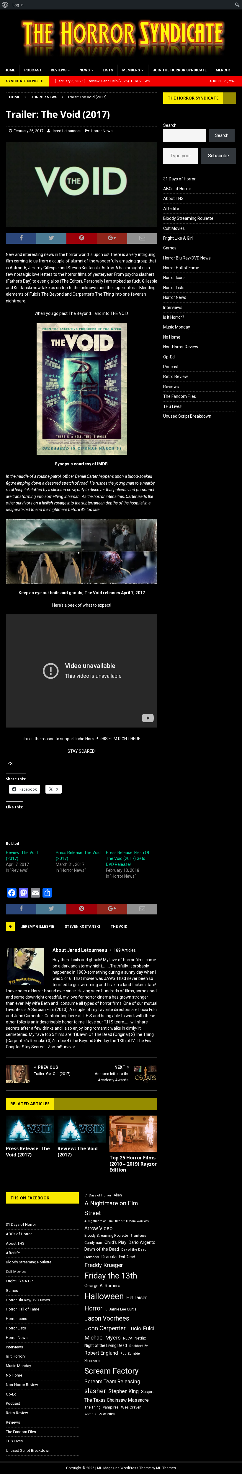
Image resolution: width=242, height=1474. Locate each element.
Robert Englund (101, 1353)
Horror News (101, 131)
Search (169, 125)
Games (169, 248)
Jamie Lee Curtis (123, 1309)
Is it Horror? (173, 317)
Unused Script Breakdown (187, 416)
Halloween (104, 1296)
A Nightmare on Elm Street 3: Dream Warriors (116, 1221)
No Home (171, 337)
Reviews (58, 70)
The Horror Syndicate (193, 98)
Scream (92, 1361)
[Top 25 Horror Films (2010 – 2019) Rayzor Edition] (133, 1134)
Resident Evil (139, 1346)
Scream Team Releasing (112, 1381)
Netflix (140, 1338)
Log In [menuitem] (18, 4)
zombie (90, 1414)
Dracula (109, 1257)
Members (131, 70)
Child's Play (115, 1242)
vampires (111, 1407)
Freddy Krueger (103, 1265)
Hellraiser (136, 1297)
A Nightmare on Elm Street (111, 1208)
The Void (119, 927)
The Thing (92, 1407)
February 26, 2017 (28, 131)
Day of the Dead (133, 1250)
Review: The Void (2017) (78, 1151)
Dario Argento (142, 1242)
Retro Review (175, 376)
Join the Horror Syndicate (180, 70)
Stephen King (123, 1391)
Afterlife (171, 208)
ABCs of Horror (177, 188)
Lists (108, 70)
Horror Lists (173, 287)
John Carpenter (105, 1328)
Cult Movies (174, 228)
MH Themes (166, 1468)
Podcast (33, 70)
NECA (127, 1338)
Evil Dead (127, 1256)
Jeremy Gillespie (37, 927)
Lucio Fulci (141, 1328)
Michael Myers (102, 1337)
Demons (91, 1257)
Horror (93, 1308)
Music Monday (176, 327)
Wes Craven (131, 1407)
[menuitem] (5, 4)
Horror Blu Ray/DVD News (187, 258)
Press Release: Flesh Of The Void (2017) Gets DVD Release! (128, 858)
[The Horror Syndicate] (121, 61)
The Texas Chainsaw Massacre (116, 1400)
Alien (118, 1195)
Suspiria (148, 1391)
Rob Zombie (130, 1354)
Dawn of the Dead (101, 1249)
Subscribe (218, 155)
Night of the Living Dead (105, 1345)
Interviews (172, 307)
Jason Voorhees (106, 1318)
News (84, 70)
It (106, 1309)
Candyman (93, 1243)
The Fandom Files (179, 396)
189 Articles (125, 950)
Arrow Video (98, 1228)
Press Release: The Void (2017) (28, 1151)
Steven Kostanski (82, 927)
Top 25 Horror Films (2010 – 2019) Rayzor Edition (133, 1163)
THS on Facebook (29, 1198)
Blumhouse (138, 1236)
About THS (173, 198)
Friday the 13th (110, 1276)
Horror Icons (174, 277)
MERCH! (223, 70)
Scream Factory (111, 1370)
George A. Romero (102, 1285)
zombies (107, 1413)
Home (9, 70)
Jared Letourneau (66, 131)
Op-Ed (169, 357)
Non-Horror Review (180, 347)
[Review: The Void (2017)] (82, 1129)
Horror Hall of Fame (181, 267)
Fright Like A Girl (178, 238)
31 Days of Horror (179, 179)
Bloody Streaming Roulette (188, 218)
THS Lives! (172, 406)
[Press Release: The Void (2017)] (30, 1129)
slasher (95, 1391)
